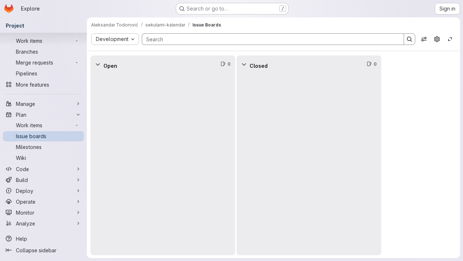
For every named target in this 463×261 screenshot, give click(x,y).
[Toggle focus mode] (450, 39)
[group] (162, 164)
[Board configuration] (437, 39)
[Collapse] (97, 64)
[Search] (409, 39)
